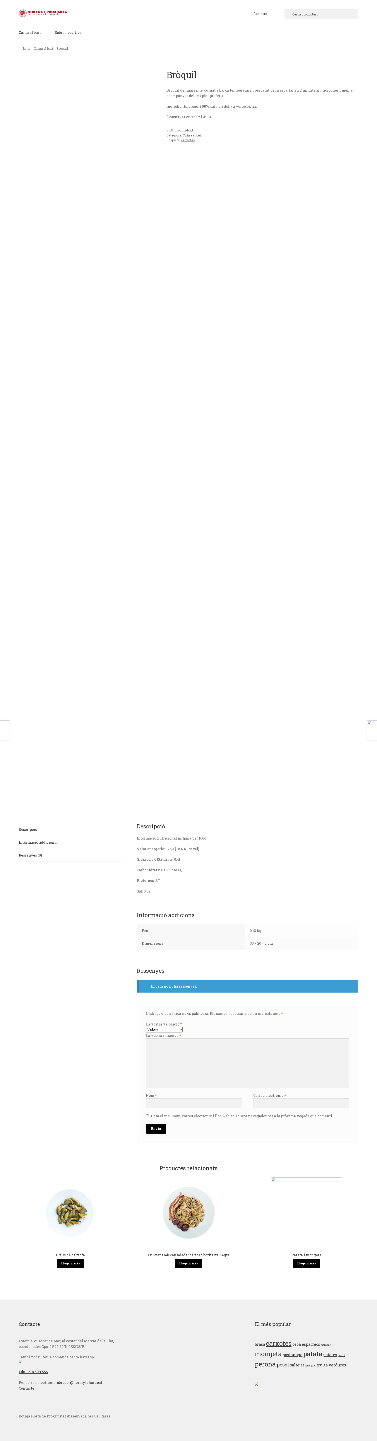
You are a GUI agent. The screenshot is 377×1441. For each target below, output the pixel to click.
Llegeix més (70, 1263)
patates (330, 1354)
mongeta (268, 1353)
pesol (283, 1364)
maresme (326, 1344)
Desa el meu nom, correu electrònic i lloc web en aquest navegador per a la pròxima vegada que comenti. (242, 1116)
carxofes (188, 140)
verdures (337, 1365)
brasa (260, 1344)
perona (265, 1364)
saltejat (297, 1365)
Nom (151, 1095)
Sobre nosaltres (68, 32)
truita (322, 1365)
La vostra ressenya (163, 1035)
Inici (27, 48)
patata (312, 1353)
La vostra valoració (164, 1024)
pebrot (341, 1355)
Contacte (260, 14)
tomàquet (310, 1365)
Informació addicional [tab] (38, 842)
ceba (296, 1344)
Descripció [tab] (28, 829)
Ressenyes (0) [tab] (30, 855)
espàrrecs (311, 1344)
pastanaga (292, 1354)
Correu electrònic (269, 1095)
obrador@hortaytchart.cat (79, 1382)
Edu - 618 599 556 (33, 1371)
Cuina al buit (30, 32)
